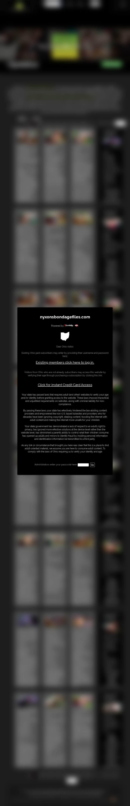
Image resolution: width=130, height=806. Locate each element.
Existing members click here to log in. (65, 362)
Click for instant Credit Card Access (65, 384)
